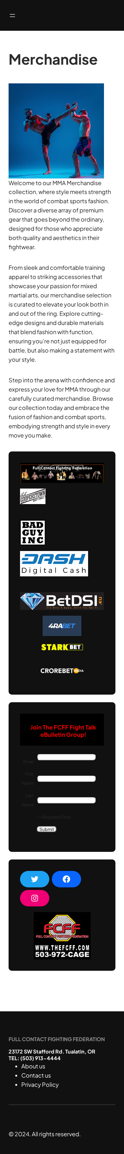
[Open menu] (12, 15)
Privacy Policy (40, 1084)
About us (33, 1066)
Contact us (36, 1075)
